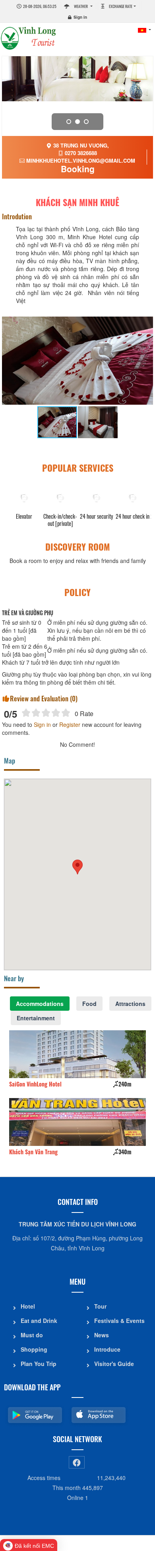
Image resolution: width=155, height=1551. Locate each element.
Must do (32, 1335)
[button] (77, 867)
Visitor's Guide (114, 1364)
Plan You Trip (38, 1364)
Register (69, 724)
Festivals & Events (119, 1321)
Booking (78, 169)
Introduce (107, 1349)
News (101, 1335)
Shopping (34, 1349)
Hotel (28, 1306)
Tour (100, 1306)
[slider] (46, 713)
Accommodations (40, 1004)
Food (89, 1004)
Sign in (80, 17)
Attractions (130, 1004)
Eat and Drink (39, 1321)
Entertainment (36, 1018)
